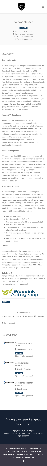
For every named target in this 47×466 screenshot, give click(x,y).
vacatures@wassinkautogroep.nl (15, 284)
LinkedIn (40, 316)
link (26, 109)
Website (7, 316)
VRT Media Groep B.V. (34, 454)
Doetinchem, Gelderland (24, 31)
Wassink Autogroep (24, 39)
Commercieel (9, 323)
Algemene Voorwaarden (23, 457)
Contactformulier (28, 433)
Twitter (18, 316)
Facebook (28, 316)
